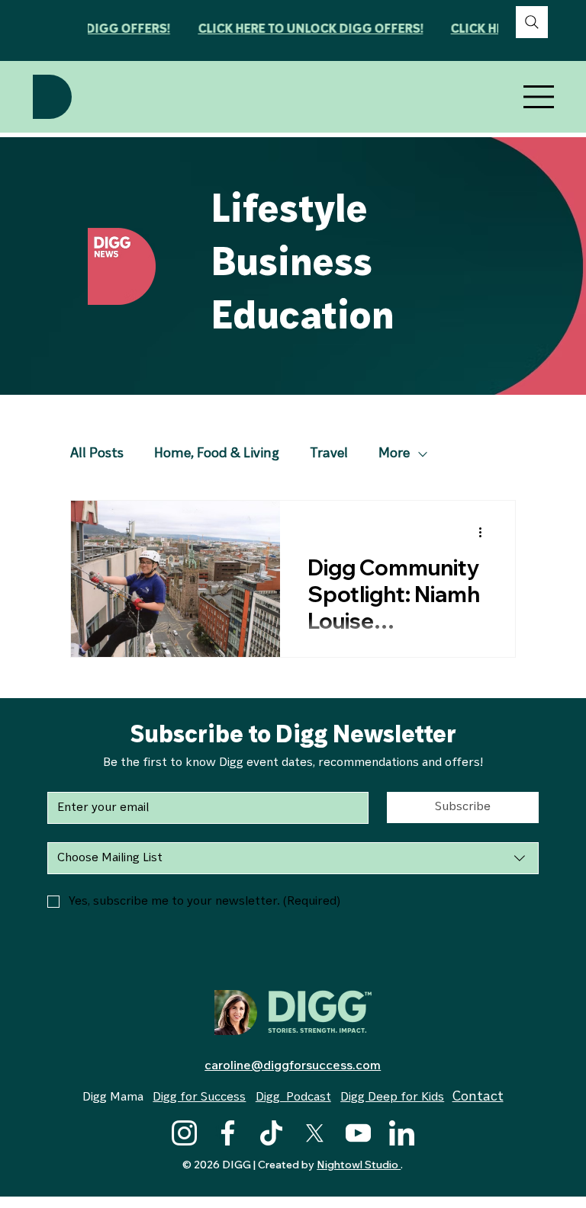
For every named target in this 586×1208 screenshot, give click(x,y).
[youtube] (358, 1133)
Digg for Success (199, 1097)
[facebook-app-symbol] (227, 1133)
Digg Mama (112, 1097)
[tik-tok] (271, 1133)
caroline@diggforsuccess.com (292, 1064)
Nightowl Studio (359, 1164)
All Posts (97, 454)
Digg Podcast (293, 1097)
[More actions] (485, 532)
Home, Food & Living (216, 454)
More (394, 454)
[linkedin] (401, 1133)
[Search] (532, 22)
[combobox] (292, 858)
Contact (478, 1097)
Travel (329, 454)
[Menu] (539, 97)
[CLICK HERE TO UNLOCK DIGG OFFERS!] (293, 30)
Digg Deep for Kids (392, 1097)
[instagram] (184, 1133)
